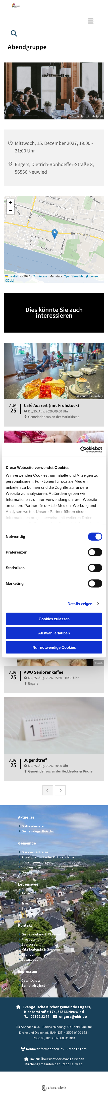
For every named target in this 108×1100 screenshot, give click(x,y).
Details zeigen (80, 604)
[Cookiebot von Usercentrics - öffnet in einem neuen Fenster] (80, 449)
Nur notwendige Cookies (54, 647)
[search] (14, 33)
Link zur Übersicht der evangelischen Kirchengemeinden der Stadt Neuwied (54, 1061)
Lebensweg (28, 884)
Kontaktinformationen (40, 1049)
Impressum (27, 971)
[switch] (95, 552)
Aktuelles (26, 817)
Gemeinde (27, 843)
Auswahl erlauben (54, 633)
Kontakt (25, 925)
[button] (54, 21)
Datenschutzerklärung (36, 1074)
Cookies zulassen (54, 619)
